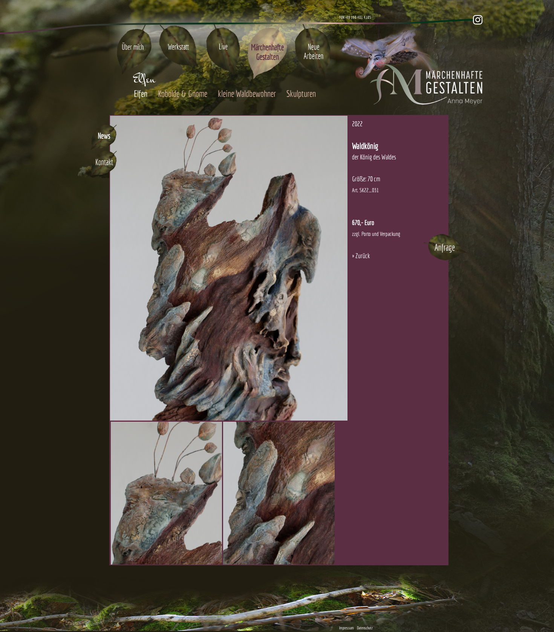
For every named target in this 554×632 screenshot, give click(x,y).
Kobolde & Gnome (182, 93)
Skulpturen (301, 93)
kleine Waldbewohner (247, 93)
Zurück (362, 256)
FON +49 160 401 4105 (355, 17)
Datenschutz (365, 628)
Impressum (346, 628)
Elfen (140, 93)
